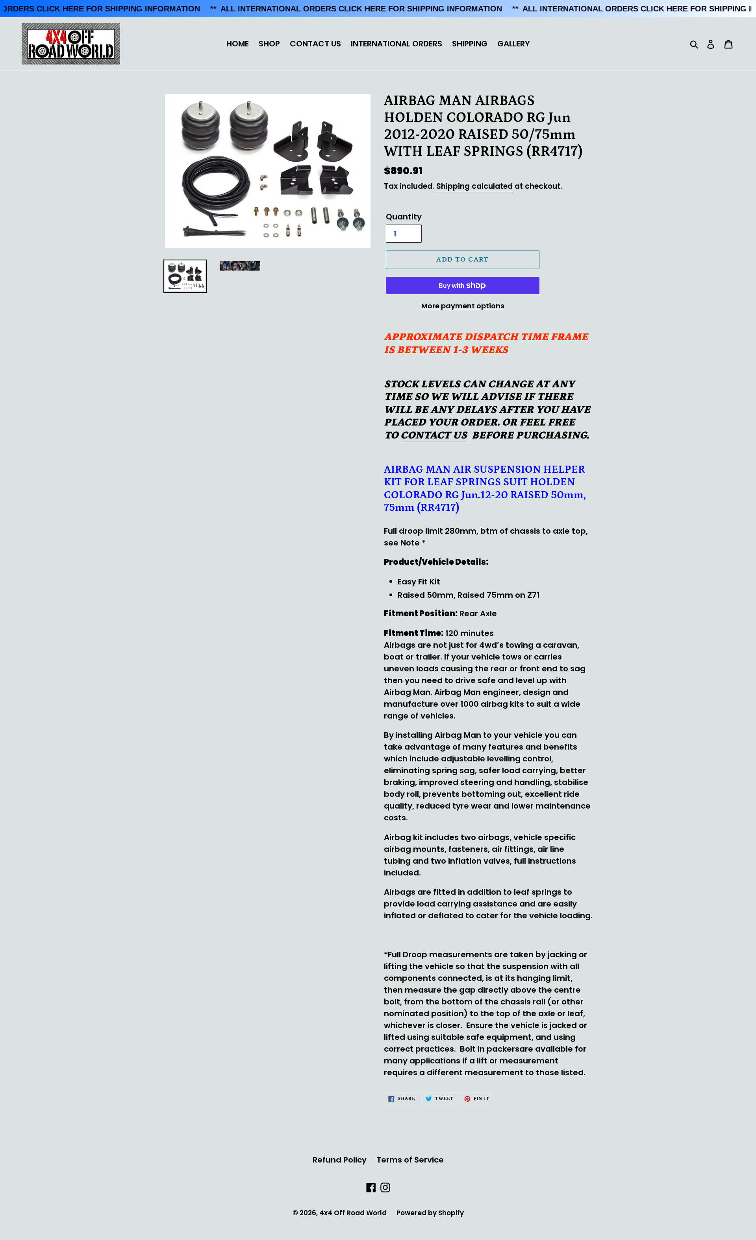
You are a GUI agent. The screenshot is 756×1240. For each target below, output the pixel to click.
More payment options (462, 306)
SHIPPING (469, 43)
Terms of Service (410, 1159)
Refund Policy (340, 1159)
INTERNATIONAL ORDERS (396, 43)
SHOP (269, 43)
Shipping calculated (474, 186)
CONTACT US (315, 43)
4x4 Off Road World (353, 1213)
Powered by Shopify (430, 1213)
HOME (237, 43)
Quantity (404, 216)
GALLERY (513, 43)
